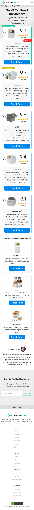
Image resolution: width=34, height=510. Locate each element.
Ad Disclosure (17, 479)
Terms (17, 476)
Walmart (17, 440)
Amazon (17, 434)
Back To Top (17, 407)
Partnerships (17, 495)
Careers (17, 463)
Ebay (17, 437)
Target (17, 444)
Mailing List (17, 492)
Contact (17, 489)
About (17, 457)
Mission (17, 460)
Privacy (17, 473)
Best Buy (17, 447)
